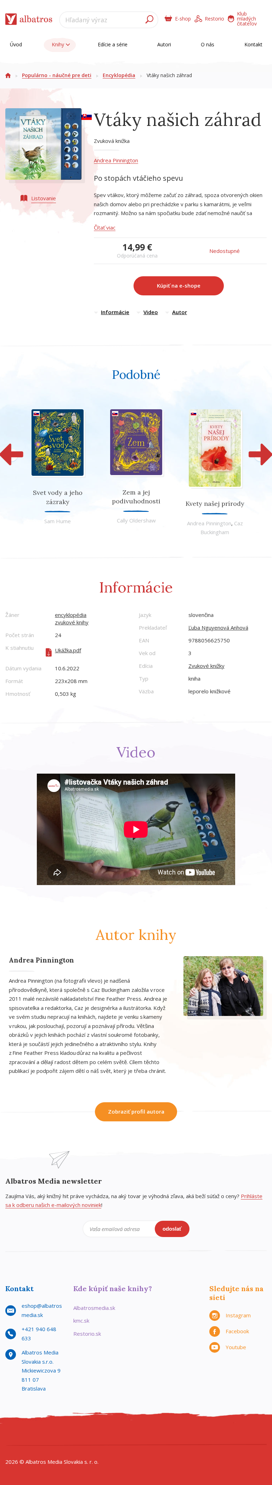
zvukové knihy (72, 622)
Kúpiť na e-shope (178, 285)
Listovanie (43, 198)
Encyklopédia (119, 75)
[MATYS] (210, 1436)
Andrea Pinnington (116, 160)
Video (150, 312)
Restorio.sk (87, 1333)
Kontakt (253, 44)
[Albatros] (12, 1436)
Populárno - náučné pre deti (56, 75)
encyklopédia (70, 614)
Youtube (236, 1347)
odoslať (172, 1229)
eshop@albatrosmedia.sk (42, 1310)
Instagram (238, 1315)
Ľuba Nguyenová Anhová (218, 627)
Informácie (115, 312)
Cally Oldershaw (136, 520)
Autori (164, 44)
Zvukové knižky (206, 665)
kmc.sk (81, 1320)
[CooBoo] (111, 1436)
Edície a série (113, 44)
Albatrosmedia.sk (94, 1307)
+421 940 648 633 (39, 1333)
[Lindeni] (62, 1436)
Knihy (59, 44)
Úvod (16, 44)
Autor (179, 312)
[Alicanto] (259, 1436)
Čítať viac (104, 227)
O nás (207, 44)
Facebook (237, 1331)
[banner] (28, 20)
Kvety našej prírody (215, 503)
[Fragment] (160, 1436)
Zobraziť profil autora (136, 1111)
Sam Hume (57, 521)
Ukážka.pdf (68, 650)
